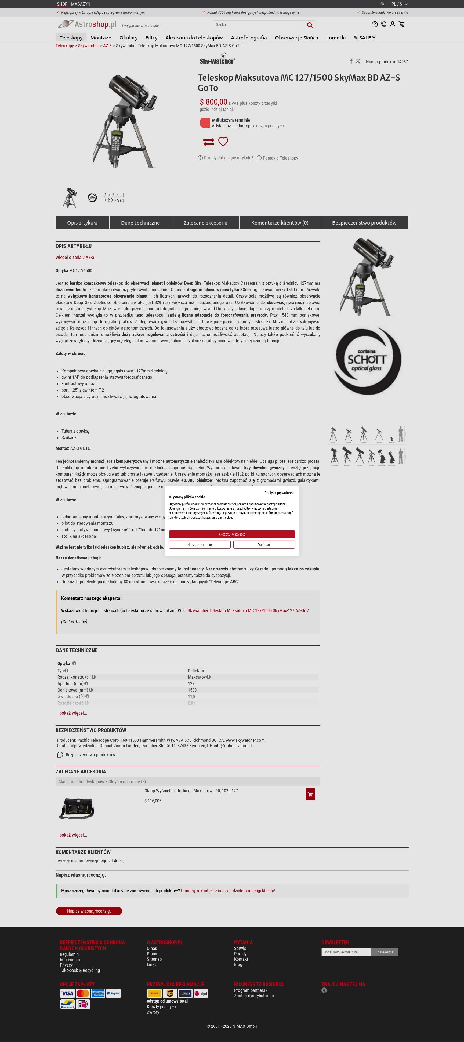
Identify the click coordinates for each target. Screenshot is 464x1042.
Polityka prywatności (279, 493)
